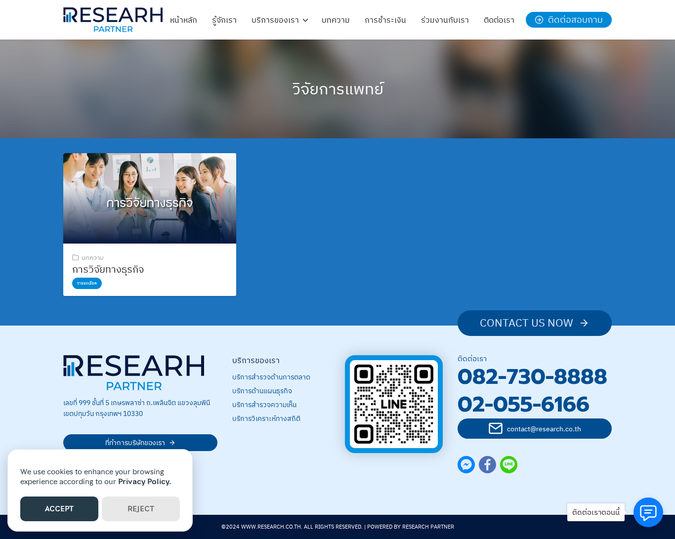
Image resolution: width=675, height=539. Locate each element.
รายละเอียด (87, 283)
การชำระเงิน (385, 20)
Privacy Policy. (144, 482)
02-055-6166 (524, 404)
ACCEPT (59, 509)
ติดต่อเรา (499, 20)
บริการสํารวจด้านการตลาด (271, 377)
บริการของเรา (275, 20)
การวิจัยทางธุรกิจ (108, 269)
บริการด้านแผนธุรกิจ (262, 390)
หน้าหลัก (183, 20)
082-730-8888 (532, 377)
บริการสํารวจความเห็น (264, 404)
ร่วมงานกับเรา (445, 20)
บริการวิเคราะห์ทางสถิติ (266, 418)
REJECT (140, 509)
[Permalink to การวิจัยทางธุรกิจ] (149, 197)
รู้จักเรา (224, 20)
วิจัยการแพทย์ (337, 88)
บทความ (336, 20)
